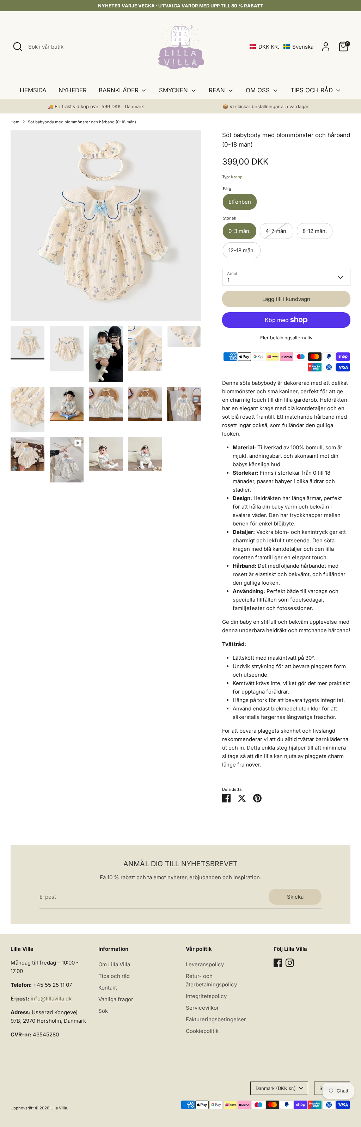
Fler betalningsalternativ (286, 337)
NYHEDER (73, 90)
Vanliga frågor (115, 999)
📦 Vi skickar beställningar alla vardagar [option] (265, 106)
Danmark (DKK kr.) (276, 1088)
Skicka (295, 896)
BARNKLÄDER (119, 90)
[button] (281, 47)
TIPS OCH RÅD (312, 90)
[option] (106, 228)
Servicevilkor (202, 1007)
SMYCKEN (174, 90)
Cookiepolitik (202, 1031)
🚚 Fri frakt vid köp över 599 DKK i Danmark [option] (96, 106)
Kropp (237, 176)
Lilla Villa (58, 1108)
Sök (103, 1011)
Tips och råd (114, 976)
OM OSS (258, 90)
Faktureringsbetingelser (216, 1019)
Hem (15, 121)
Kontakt (107, 987)
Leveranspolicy (205, 964)
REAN (218, 90)
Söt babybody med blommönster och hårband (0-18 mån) (82, 121)
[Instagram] (290, 963)
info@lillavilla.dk (51, 998)
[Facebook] (278, 963)
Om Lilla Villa (114, 964)
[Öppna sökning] (18, 46)
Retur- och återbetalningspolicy (211, 980)
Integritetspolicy (206, 996)
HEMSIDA (33, 90)
